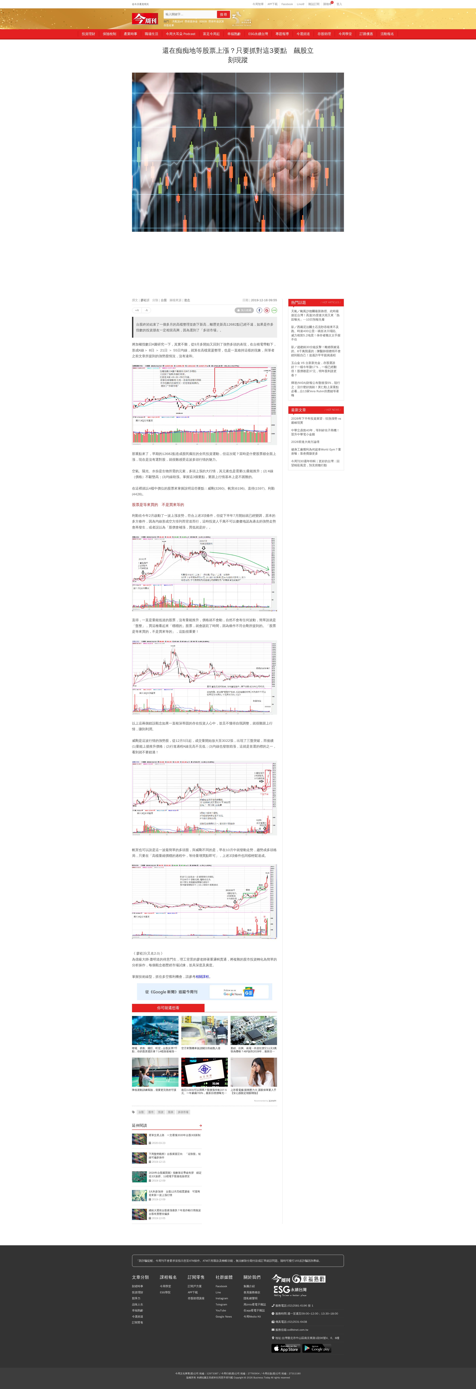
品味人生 (137, 1304)
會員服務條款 (252, 1292)
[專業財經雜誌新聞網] (145, 19)
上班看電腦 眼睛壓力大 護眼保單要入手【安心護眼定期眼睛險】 (253, 1091)
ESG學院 (165, 1292)
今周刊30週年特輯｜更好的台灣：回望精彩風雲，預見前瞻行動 (315, 463)
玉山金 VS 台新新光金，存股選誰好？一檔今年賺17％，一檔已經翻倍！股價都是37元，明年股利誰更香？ (314, 369)
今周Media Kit (252, 1316)
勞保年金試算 (216, 21)
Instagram (222, 1298)
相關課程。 (204, 976)
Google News (224, 1316)
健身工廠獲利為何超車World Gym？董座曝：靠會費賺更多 (316, 451)
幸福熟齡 (137, 1310)
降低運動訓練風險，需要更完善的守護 (154, 1090)
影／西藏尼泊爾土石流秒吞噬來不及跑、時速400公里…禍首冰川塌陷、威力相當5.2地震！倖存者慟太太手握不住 (315, 333)
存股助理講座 (196, 1298)
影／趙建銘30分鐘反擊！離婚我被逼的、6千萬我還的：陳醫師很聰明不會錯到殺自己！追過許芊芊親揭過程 (316, 351)
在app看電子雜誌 (254, 1310)
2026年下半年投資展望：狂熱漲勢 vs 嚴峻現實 (316, 421)
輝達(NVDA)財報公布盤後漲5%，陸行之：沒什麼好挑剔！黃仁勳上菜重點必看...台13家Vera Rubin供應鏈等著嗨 (315, 389)
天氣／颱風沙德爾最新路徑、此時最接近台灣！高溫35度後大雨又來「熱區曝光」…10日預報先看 (315, 315)
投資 (160, 1112)
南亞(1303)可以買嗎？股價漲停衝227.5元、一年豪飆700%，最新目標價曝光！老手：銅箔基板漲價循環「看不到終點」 (204, 1091)
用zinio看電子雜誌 (255, 1304)
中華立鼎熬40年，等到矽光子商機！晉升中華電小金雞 (315, 432)
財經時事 (137, 1286)
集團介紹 (249, 1286)
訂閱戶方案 (195, 1286)
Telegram (221, 1304)
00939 (203, 21)
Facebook (221, 1286)
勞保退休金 (191, 21)
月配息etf (177, 21)
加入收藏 (246, 310)
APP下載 (193, 1292)
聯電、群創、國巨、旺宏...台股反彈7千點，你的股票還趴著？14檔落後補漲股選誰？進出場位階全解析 (154, 1050)
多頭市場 (183, 1112)
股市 (151, 1112)
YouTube (221, 1310)
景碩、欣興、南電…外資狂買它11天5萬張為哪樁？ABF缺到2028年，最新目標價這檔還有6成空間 (254, 1050)
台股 (164, 300)
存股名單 (169, 25)
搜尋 (223, 14)
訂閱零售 (137, 1322)
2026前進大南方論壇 (305, 442)
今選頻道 (137, 1316)
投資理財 (137, 1292)
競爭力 (136, 1298)
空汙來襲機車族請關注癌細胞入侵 (200, 1048)
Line (218, 1292)
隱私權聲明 (251, 1298)
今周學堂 (165, 1286)
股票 (170, 1112)
